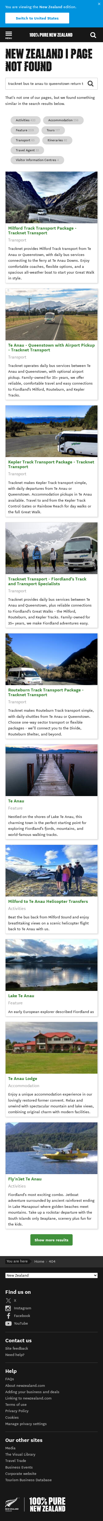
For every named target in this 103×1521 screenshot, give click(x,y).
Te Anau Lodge (22, 1078)
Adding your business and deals (32, 1392)
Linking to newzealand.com (28, 1398)
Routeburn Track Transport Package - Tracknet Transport (46, 692)
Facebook (21, 1316)
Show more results (51, 1240)
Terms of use (16, 1404)
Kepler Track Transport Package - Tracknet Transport (51, 464)
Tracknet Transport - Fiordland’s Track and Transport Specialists (47, 581)
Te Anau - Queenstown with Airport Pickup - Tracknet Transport (51, 347)
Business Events (19, 1467)
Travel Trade (15, 1461)
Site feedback (16, 1348)
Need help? (14, 1355)
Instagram (22, 1308)
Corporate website (20, 1473)
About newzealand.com (25, 1385)
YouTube (20, 1323)
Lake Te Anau (21, 996)
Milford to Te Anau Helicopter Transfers (48, 901)
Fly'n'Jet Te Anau (25, 1179)
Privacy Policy (17, 1411)
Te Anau (16, 801)
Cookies (12, 1417)
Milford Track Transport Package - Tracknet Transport (42, 230)
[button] (8, 35)
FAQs (9, 1379)
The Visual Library (20, 1454)
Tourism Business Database (28, 1480)
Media (10, 1448)
